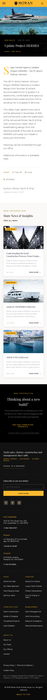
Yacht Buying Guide (11, 591)
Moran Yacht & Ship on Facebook (12, 502)
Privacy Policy (8, 665)
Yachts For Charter (32, 581)
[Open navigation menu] (3, 3)
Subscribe (23, 493)
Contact (6, 654)
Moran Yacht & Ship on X (5, 502)
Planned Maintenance (34, 626)
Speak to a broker (14, 466)
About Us (7, 640)
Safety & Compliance (33, 621)
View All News (10, 220)
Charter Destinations (33, 591)
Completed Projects (11, 621)
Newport (6, 553)
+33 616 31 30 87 (10, 546)
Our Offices (8, 649)
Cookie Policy (8, 670)
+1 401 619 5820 (9, 564)
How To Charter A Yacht (32, 596)
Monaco (6, 535)
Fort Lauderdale (10, 517)
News (7, 51)
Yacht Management (33, 612)
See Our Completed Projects (22, 426)
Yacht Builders (9, 626)
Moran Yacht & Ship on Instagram (19, 502)
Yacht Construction (11, 612)
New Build (16, 51)
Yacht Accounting (32, 616)
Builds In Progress (10, 616)
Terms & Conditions (24, 665)
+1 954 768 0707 (10, 528)
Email (29, 172)
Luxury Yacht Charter (33, 586)
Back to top (23, 694)
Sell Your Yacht (9, 595)
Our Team (7, 645)
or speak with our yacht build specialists (23, 433)
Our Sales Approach (11, 586)
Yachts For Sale (9, 581)
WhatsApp (10, 179)
